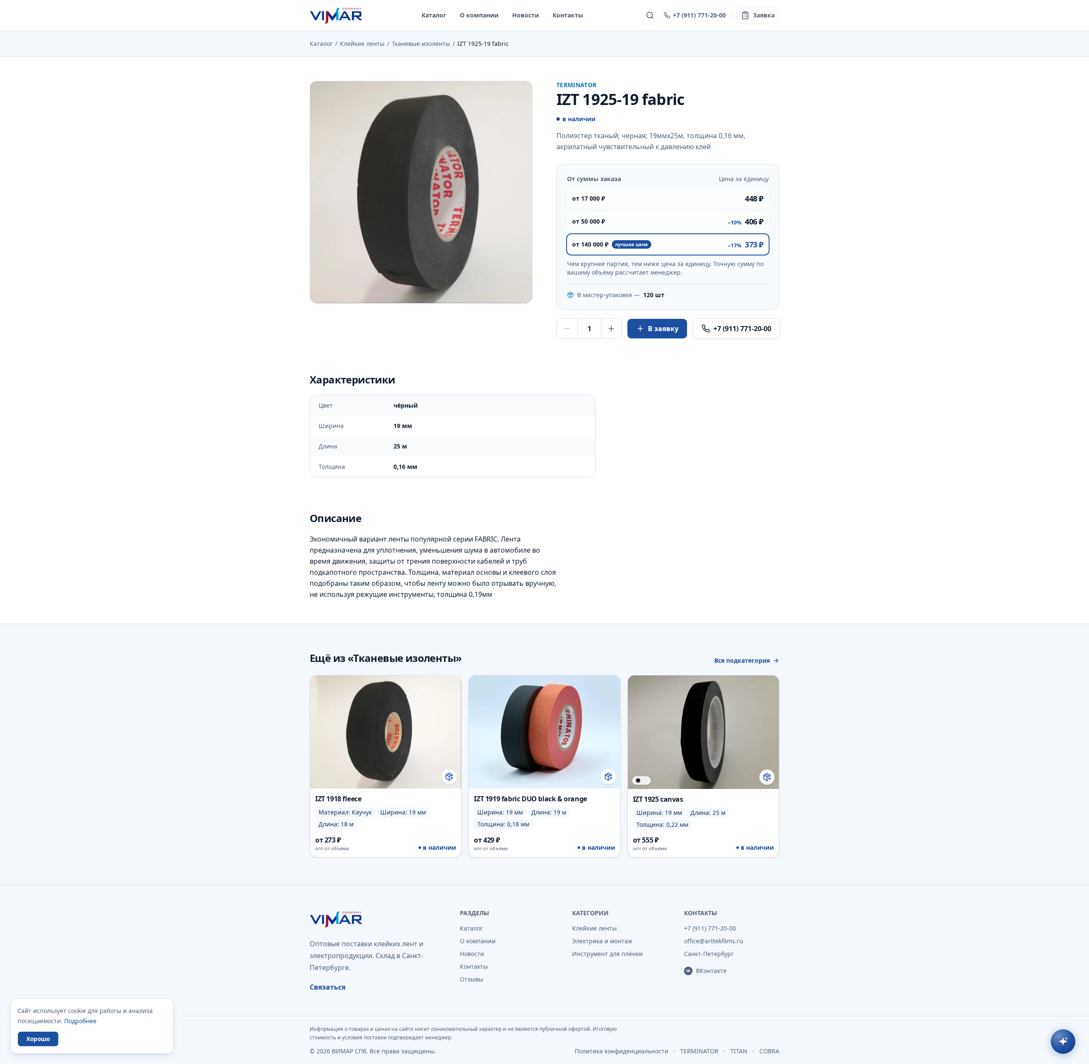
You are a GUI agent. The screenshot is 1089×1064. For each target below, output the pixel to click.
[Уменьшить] (567, 328)
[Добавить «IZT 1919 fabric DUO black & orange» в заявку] (608, 776)
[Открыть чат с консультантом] (1063, 1041)
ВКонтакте (711, 971)
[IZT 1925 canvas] (703, 766)
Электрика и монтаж (602, 941)
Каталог (434, 15)
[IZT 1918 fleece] (385, 766)
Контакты (568, 15)
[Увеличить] (611, 328)
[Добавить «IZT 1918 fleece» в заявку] (449, 776)
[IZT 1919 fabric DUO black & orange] (544, 766)
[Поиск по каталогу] (650, 15)
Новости (525, 15)
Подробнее (80, 1021)
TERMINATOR (699, 1051)
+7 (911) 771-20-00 (699, 15)
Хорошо (38, 1039)
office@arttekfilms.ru (713, 941)
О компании (479, 15)
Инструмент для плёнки (607, 954)
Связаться (327, 987)
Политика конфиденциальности (621, 1051)
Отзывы (471, 979)
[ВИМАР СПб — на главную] (337, 15)
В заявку (663, 328)
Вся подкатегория (742, 660)
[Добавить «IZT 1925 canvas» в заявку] (767, 777)
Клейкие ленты (362, 44)
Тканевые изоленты (421, 44)
